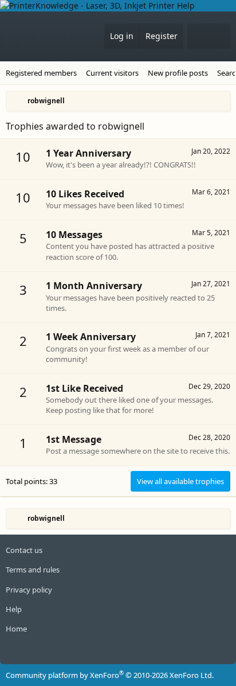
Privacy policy (29, 589)
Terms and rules (33, 569)
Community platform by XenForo (110, 675)
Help (14, 609)
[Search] (219, 36)
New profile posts (178, 73)
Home (16, 628)
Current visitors (112, 73)
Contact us (24, 550)
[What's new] (198, 36)
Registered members (41, 73)
